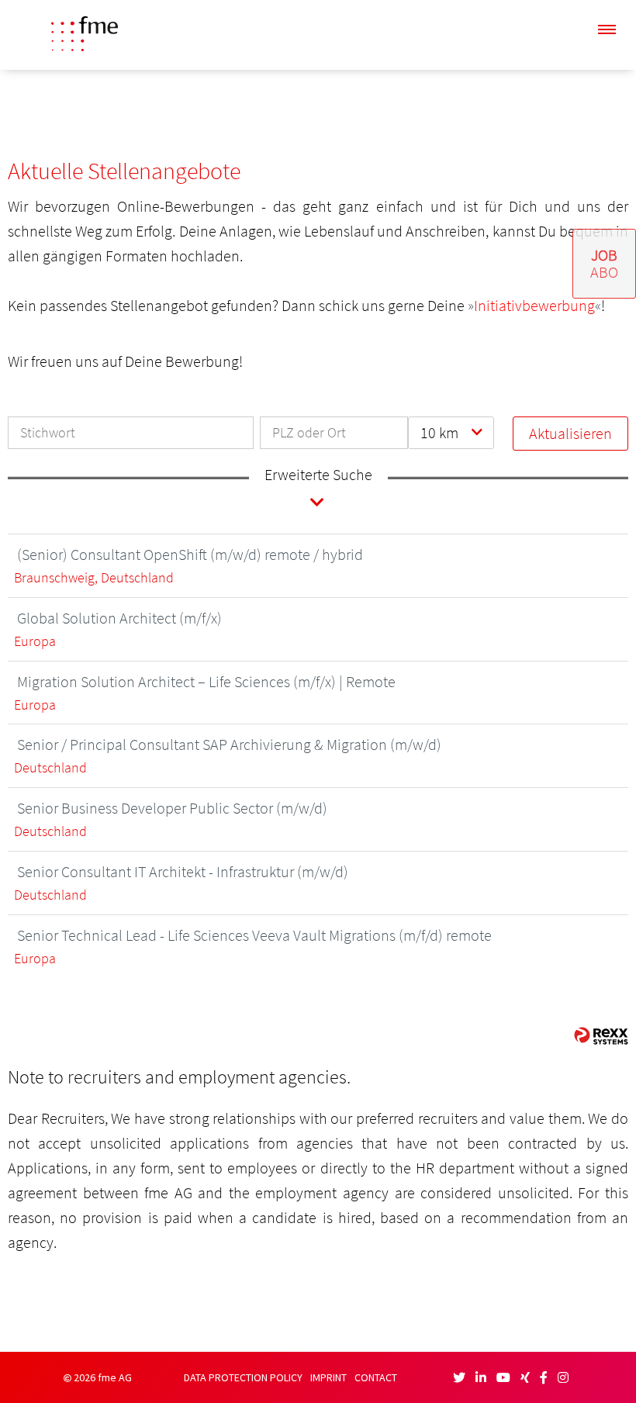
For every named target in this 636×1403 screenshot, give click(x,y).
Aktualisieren (570, 433)
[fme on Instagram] (563, 1377)
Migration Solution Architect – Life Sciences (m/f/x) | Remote (206, 681)
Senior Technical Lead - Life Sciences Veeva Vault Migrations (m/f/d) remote (254, 935)
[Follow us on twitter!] (459, 1377)
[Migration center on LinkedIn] (481, 1377)
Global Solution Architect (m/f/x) (119, 617)
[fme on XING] (525, 1377)
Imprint (328, 1377)
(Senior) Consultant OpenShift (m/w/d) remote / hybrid (190, 554)
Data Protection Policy (243, 1377)
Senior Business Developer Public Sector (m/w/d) (172, 807)
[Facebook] (543, 1377)
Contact (375, 1377)
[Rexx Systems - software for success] (601, 1035)
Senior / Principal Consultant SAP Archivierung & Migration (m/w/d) (229, 744)
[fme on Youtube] (503, 1377)
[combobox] (451, 432)
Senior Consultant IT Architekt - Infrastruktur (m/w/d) (182, 871)
